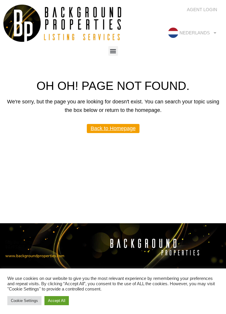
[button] (113, 51)
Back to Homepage (113, 128)
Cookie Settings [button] (24, 300)
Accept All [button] (56, 300)
